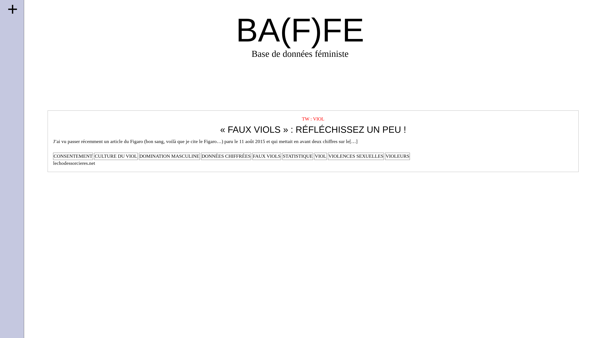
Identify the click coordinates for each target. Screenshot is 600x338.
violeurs (397, 156)
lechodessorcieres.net (74, 163)
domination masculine (169, 156)
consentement (73, 156)
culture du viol (116, 156)
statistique (298, 156)
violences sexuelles (355, 156)
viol (320, 156)
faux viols (267, 156)
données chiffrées (226, 156)
